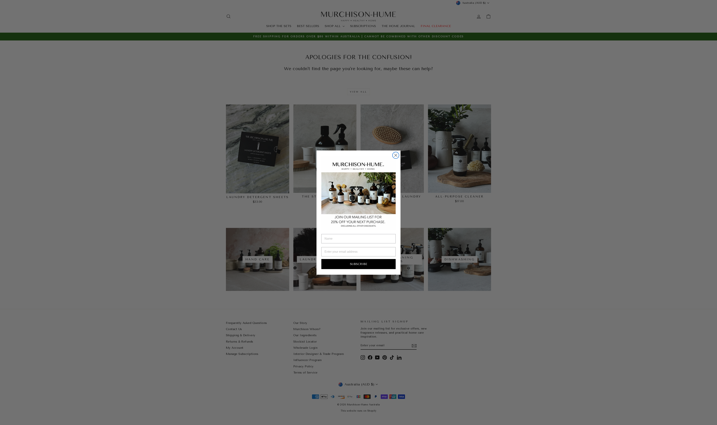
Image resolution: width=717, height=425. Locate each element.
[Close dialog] (395, 155)
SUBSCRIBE (358, 264)
